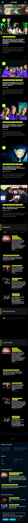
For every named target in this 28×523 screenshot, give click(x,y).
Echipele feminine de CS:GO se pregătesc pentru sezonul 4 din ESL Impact (13, 84)
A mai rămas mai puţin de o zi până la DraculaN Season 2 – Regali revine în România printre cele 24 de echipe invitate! (18, 300)
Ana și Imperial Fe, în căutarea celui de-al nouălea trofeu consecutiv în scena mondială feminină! (13, 41)
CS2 (2, 459)
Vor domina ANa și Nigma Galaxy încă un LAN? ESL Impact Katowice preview (13, 168)
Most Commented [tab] (14, 232)
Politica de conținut (5, 450)
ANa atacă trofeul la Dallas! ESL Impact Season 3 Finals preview (13, 126)
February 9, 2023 (6, 171)
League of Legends (18, 459)
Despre (15, 461)
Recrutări (3, 463)
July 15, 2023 (5, 87)
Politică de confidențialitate (20, 448)
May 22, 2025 (5, 45)
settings (21, 516)
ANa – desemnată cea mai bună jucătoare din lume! (13, 208)
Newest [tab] (5, 232)
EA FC (2, 461)
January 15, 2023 (6, 210)
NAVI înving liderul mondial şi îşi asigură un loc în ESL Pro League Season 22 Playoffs (12, 258)
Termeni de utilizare (5, 448)
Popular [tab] (23, 232)
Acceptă (5, 519)
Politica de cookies (18, 450)
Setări (19, 519)
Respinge (12, 519)
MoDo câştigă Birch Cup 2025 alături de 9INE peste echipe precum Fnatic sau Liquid (17, 270)
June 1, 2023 (5, 129)
